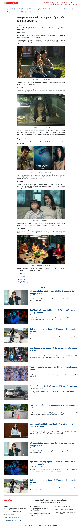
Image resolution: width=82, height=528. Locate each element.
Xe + (28, 12)
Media (18, 9)
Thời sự (45, 9)
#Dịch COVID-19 (23, 283)
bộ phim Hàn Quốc (36, 299)
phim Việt (42, 28)
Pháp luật (38, 9)
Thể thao (24, 9)
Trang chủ (7, 9)
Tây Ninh (31, 391)
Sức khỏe (16, 12)
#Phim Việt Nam (23, 277)
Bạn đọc (51, 9)
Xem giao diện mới (36, 12)
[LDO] (16, 297)
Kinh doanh (32, 9)
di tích (71, 432)
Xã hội (13, 9)
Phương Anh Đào (43, 130)
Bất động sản (8, 12)
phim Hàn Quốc (40, 337)
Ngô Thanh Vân (33, 317)
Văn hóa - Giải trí (67, 9)
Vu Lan (46, 375)
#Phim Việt (22, 276)
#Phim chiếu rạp (23, 279)
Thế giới (23, 12)
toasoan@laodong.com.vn (14, 520)
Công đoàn (58, 9)
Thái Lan (51, 414)
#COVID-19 (22, 281)
